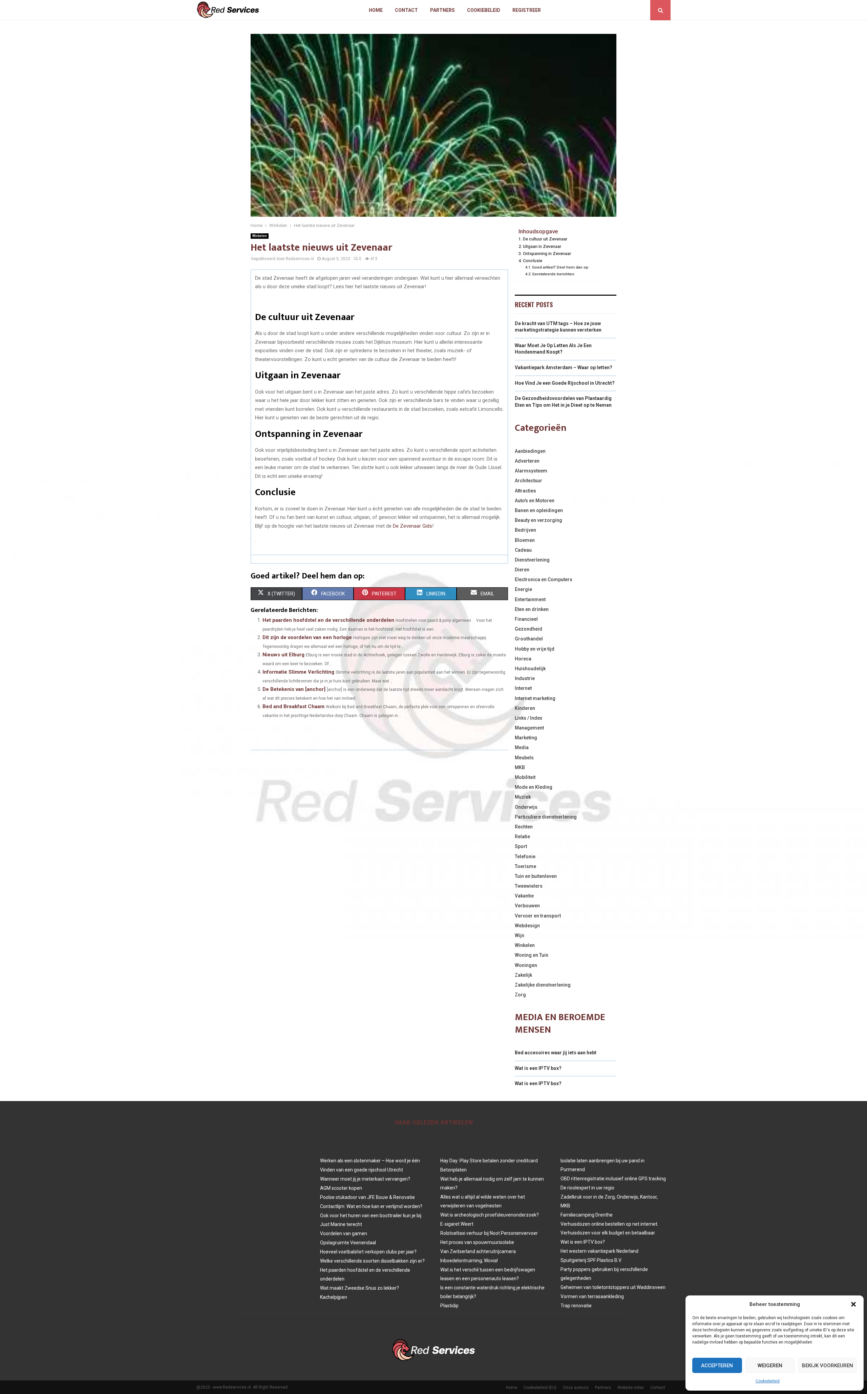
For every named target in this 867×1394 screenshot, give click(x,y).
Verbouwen (527, 905)
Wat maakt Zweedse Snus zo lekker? (359, 1288)
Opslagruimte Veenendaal (348, 1242)
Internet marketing (535, 698)
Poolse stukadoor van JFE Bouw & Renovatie (367, 1197)
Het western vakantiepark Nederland (599, 1251)
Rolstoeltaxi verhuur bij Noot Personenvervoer (489, 1233)
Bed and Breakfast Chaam (293, 706)
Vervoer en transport (538, 915)
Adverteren (527, 461)
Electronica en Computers (543, 579)
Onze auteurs (576, 1387)
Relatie (522, 836)
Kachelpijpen (333, 1297)
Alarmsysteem (531, 470)
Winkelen (259, 236)
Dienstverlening (532, 560)
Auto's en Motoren (534, 500)
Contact (406, 10)
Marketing (526, 737)
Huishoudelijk (530, 668)
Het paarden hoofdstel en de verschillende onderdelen (328, 620)
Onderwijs (526, 807)
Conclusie (532, 260)
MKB (520, 767)
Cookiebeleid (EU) (540, 1387)
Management (529, 728)
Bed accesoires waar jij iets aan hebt (555, 1052)
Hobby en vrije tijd (534, 649)
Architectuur (528, 480)
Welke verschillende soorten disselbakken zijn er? (372, 1261)
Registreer (526, 10)
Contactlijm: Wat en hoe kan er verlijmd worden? (371, 1206)
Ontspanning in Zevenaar (547, 253)
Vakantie (524, 896)
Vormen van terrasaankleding (592, 1296)
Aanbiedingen (530, 451)
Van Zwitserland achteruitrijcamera (478, 1251)
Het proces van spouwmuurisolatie (477, 1242)
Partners (442, 10)
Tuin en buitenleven (536, 876)
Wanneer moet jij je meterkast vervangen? (365, 1179)
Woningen (526, 965)
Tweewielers (529, 886)
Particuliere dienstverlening (546, 817)
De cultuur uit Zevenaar (545, 238)
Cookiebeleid (768, 1381)
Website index (630, 1387)
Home (376, 10)
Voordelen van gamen (343, 1233)
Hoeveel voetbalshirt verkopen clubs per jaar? (368, 1251)
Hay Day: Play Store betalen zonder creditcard (489, 1160)
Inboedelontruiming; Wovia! (469, 1260)
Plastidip (449, 1305)
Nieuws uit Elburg (283, 655)
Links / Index (528, 718)
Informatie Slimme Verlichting (298, 672)
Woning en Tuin (531, 955)
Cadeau (523, 550)
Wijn (519, 935)
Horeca (523, 658)
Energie (523, 589)
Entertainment (530, 599)
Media (522, 747)
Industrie (525, 678)
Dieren (522, 569)
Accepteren (717, 1366)
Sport (521, 846)
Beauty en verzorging (538, 520)
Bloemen (525, 540)
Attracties (525, 490)
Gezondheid (528, 629)
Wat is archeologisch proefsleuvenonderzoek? (489, 1215)
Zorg (520, 994)
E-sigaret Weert (456, 1224)
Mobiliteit (525, 777)
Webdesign (527, 925)
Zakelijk (523, 975)
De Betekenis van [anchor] (293, 689)
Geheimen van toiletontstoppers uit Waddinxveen (613, 1287)
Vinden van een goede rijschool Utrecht (361, 1170)
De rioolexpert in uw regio (587, 1187)
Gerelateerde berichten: (553, 274)
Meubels (524, 757)
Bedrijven (525, 530)
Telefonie (525, 856)
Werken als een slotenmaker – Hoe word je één (370, 1160)
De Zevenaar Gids (412, 526)
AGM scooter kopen (341, 1188)
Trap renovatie (576, 1305)
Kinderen (525, 708)
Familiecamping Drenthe (587, 1215)
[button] (853, 1304)
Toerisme (525, 866)
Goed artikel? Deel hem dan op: (560, 267)
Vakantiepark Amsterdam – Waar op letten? (563, 367)
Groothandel (529, 638)
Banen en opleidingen (539, 510)
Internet (523, 688)
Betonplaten (453, 1170)
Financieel (526, 619)
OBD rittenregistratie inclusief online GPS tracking (613, 1178)
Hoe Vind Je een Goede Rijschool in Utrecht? (565, 383)
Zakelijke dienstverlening (543, 985)
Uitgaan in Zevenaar (542, 246)
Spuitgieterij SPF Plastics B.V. (591, 1260)
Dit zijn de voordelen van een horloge (307, 637)
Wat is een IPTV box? (538, 1068)
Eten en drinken (532, 609)
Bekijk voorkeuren (827, 1366)
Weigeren (770, 1366)
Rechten (524, 826)
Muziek (523, 797)
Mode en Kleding (533, 787)
